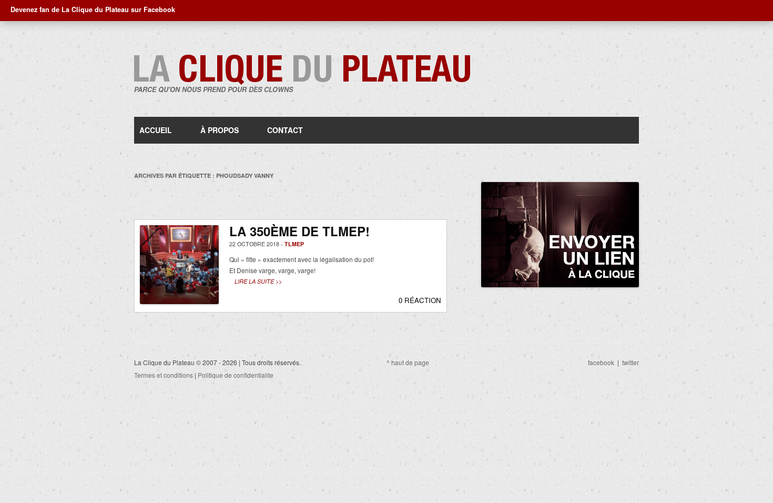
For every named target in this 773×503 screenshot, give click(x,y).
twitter (630, 362)
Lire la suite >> (258, 281)
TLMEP (294, 244)
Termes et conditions (163, 374)
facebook (601, 362)
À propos (219, 130)
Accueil (155, 130)
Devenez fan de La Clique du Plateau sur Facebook (93, 9)
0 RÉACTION (420, 300)
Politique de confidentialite (235, 374)
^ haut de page (408, 362)
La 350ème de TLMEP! (299, 231)
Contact (285, 130)
